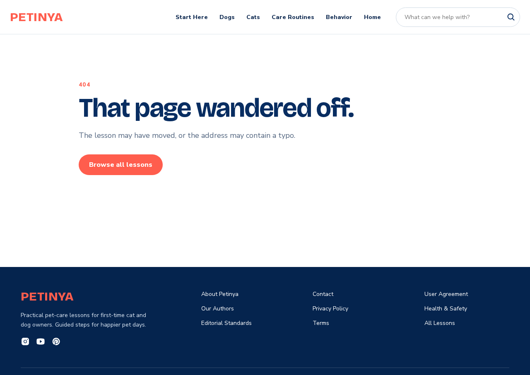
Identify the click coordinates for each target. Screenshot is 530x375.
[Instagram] (25, 343)
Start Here (192, 17)
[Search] (511, 16)
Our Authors (217, 308)
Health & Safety (445, 308)
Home (372, 17)
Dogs (227, 17)
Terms (321, 323)
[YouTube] (40, 343)
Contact (323, 294)
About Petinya (219, 294)
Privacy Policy (330, 308)
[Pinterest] (55, 343)
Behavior (339, 17)
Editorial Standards (226, 323)
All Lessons (439, 323)
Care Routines (293, 17)
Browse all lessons (120, 164)
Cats (253, 17)
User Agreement (446, 294)
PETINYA (36, 17)
